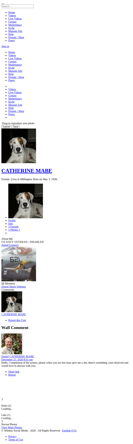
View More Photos (11, 427)
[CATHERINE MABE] (66, 302)
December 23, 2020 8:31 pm (17, 359)
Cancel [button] (6, 126)
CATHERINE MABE (26, 171)
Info (10, 223)
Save (15, 126)
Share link (13, 371)
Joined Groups (10, 245)
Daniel (5, 356)
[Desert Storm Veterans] (66, 264)
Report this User (17, 320)
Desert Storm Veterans (13, 286)
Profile (12, 220)
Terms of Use (15, 439)
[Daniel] (66, 344)
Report (12, 374)
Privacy (12, 436)
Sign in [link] (5, 46)
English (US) (69, 430)
